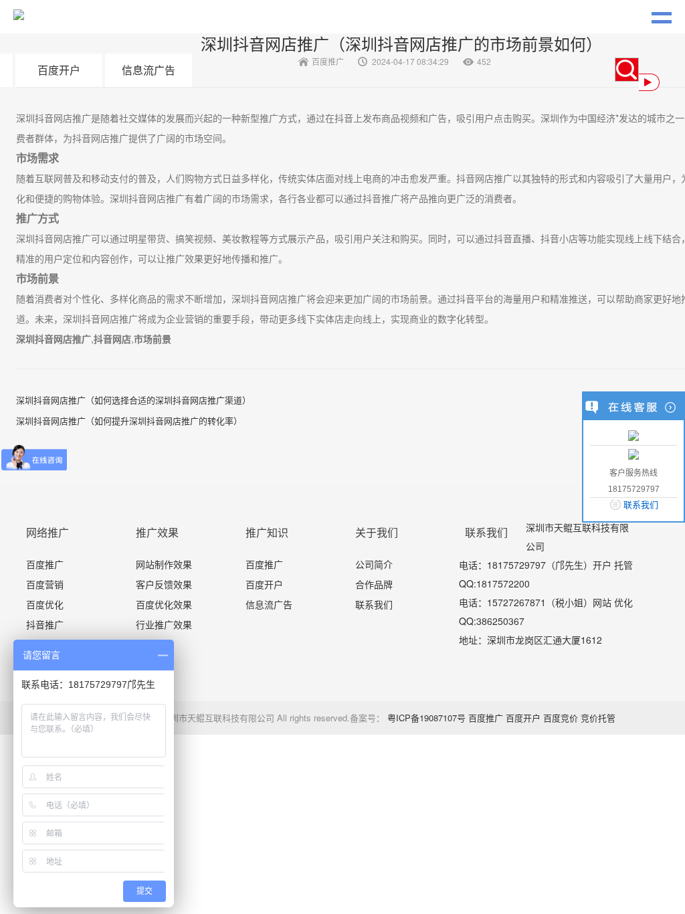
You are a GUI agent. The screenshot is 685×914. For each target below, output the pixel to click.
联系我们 (374, 604)
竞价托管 (598, 717)
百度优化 (45, 604)
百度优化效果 (164, 604)
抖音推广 (45, 624)
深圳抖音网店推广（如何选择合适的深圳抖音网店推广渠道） (133, 399)
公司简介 (374, 564)
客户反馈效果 (164, 584)
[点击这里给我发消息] (633, 435)
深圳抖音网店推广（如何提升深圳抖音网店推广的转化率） (129, 420)
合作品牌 (374, 584)
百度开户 (58, 70)
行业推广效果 (164, 624)
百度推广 (45, 564)
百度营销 (45, 584)
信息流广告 (148, 70)
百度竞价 (560, 717)
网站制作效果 (164, 564)
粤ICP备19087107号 (426, 717)
